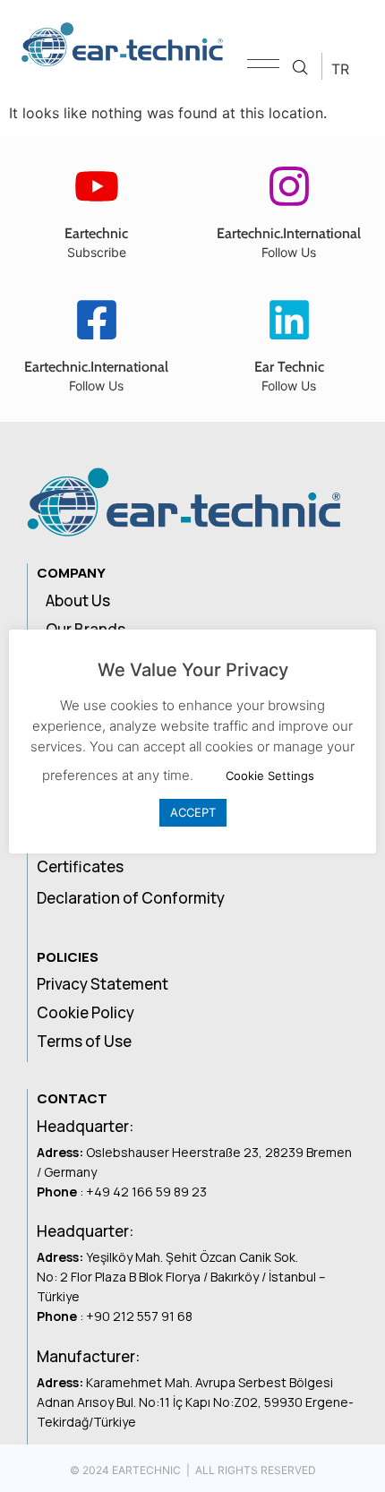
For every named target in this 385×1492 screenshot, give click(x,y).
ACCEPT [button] (193, 812)
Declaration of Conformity (131, 897)
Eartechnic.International (289, 233)
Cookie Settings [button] (270, 775)
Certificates (80, 866)
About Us (78, 600)
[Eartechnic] (96, 186)
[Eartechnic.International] (289, 186)
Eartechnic (96, 233)
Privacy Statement (102, 983)
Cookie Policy (85, 1012)
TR (340, 69)
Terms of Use (84, 1041)
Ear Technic (289, 366)
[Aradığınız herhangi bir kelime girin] (300, 68)
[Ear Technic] (289, 319)
